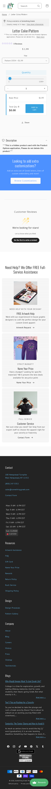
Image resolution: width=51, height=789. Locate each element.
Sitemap (8, 660)
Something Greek (21, 781)
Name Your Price (25, 369)
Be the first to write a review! (25, 240)
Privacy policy (26, 784)
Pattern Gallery (11, 614)
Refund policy (13, 784)
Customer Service (25, 424)
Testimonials (10, 666)
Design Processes (12, 608)
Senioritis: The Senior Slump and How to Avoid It (24, 723)
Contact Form (24, 437)
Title (25, 56)
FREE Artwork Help (26, 313)
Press (7, 654)
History (8, 648)
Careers (8, 642)
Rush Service (10, 585)
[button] (3, 6)
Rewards (8, 573)
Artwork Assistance (13, 550)
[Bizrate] (47, 787)
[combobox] (29, 6)
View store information (35, 24)
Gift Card (9, 562)
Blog (7, 636)
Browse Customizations (26, 180)
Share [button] (27, 122)
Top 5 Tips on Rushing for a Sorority (19, 702)
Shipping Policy (12, 591)
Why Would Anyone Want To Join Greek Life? (23, 681)
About (7, 631)
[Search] (38, 6)
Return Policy (11, 579)
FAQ (7, 556)
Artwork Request (23, 327)
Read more (40, 37)
